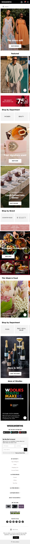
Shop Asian (8, 256)
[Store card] (8, 506)
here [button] (24, 534)
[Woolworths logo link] (7, 2)
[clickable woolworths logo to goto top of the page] (15, 426)
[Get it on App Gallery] (23, 432)
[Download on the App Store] (6, 432)
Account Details (15, 470)
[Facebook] (7, 521)
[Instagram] (16, 521)
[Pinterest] (13, 521)
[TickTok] (23, 521)
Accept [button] (15, 537)
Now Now (15, 483)
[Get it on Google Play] (14, 432)
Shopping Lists (15, 467)
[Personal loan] (21, 506)
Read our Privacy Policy (20, 452)
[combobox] (16, 7)
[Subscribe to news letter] (25, 449)
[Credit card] (15, 506)
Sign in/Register (15, 461)
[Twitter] (10, 521)
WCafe (15, 480)
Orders (15, 464)
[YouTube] (20, 521)
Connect (15, 477)
